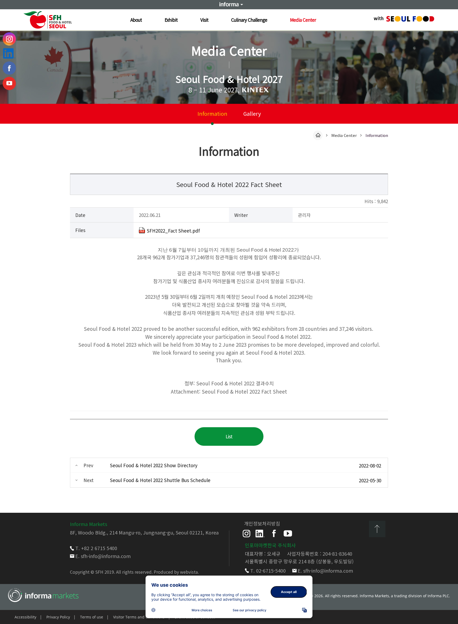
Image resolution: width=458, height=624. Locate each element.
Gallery (252, 113)
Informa (229, 4)
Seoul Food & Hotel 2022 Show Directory (153, 465)
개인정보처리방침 (262, 523)
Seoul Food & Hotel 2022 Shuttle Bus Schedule (160, 480)
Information (212, 113)
